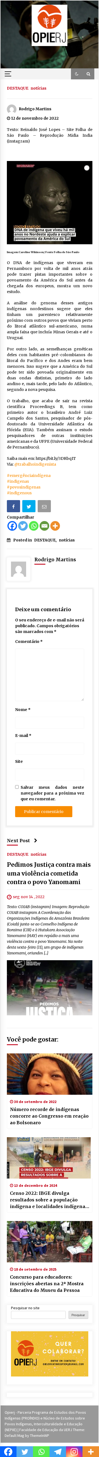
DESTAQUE (17, 88)
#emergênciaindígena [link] (29, 475)
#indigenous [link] (19, 492)
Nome (23, 709)
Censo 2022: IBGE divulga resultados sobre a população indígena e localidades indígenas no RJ (49, 1200)
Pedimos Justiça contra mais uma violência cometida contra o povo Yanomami (49, 873)
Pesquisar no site (25, 1307)
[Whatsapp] (33, 526)
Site (19, 761)
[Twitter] (23, 526)
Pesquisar (78, 1315)
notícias (38, 88)
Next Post (18, 840)
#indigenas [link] (18, 481)
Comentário (29, 641)
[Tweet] (29, 507)
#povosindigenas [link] (23, 487)
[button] (76, 73)
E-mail (23, 735)
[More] (55, 526)
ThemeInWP (39, 1435)
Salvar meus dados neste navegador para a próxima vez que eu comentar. (52, 793)
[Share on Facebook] (14, 507)
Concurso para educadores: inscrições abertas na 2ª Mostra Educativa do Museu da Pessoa (47, 1283)
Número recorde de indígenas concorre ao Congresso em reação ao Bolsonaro (49, 1116)
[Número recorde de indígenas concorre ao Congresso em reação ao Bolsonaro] (49, 1074)
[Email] (45, 507)
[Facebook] (12, 526)
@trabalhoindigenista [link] (35, 464)
